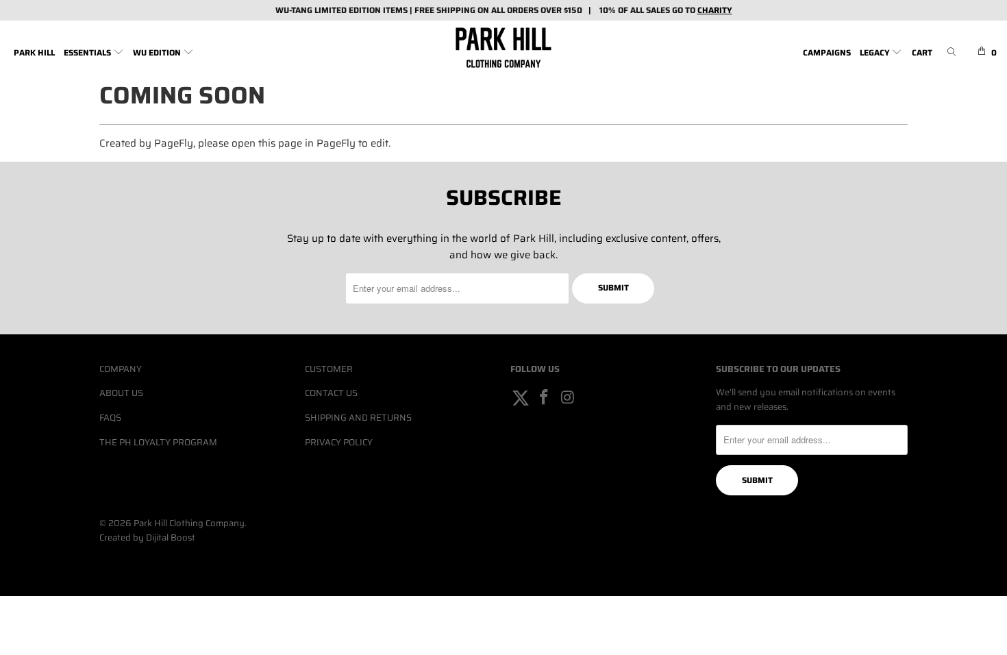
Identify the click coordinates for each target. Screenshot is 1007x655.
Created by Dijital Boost (147, 537)
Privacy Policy (339, 442)
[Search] (951, 53)
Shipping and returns (358, 417)
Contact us (331, 393)
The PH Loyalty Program (158, 442)
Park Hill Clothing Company (189, 523)
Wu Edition (158, 52)
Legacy (876, 52)
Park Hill (34, 52)
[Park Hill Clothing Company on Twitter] (520, 398)
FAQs (110, 417)
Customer (329, 369)
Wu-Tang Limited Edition (328, 9)
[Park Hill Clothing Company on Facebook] (544, 398)
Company (120, 369)
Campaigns (827, 52)
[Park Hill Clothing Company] (503, 47)
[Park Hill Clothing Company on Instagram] (568, 398)
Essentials (88, 52)
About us (121, 393)
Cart (922, 52)
